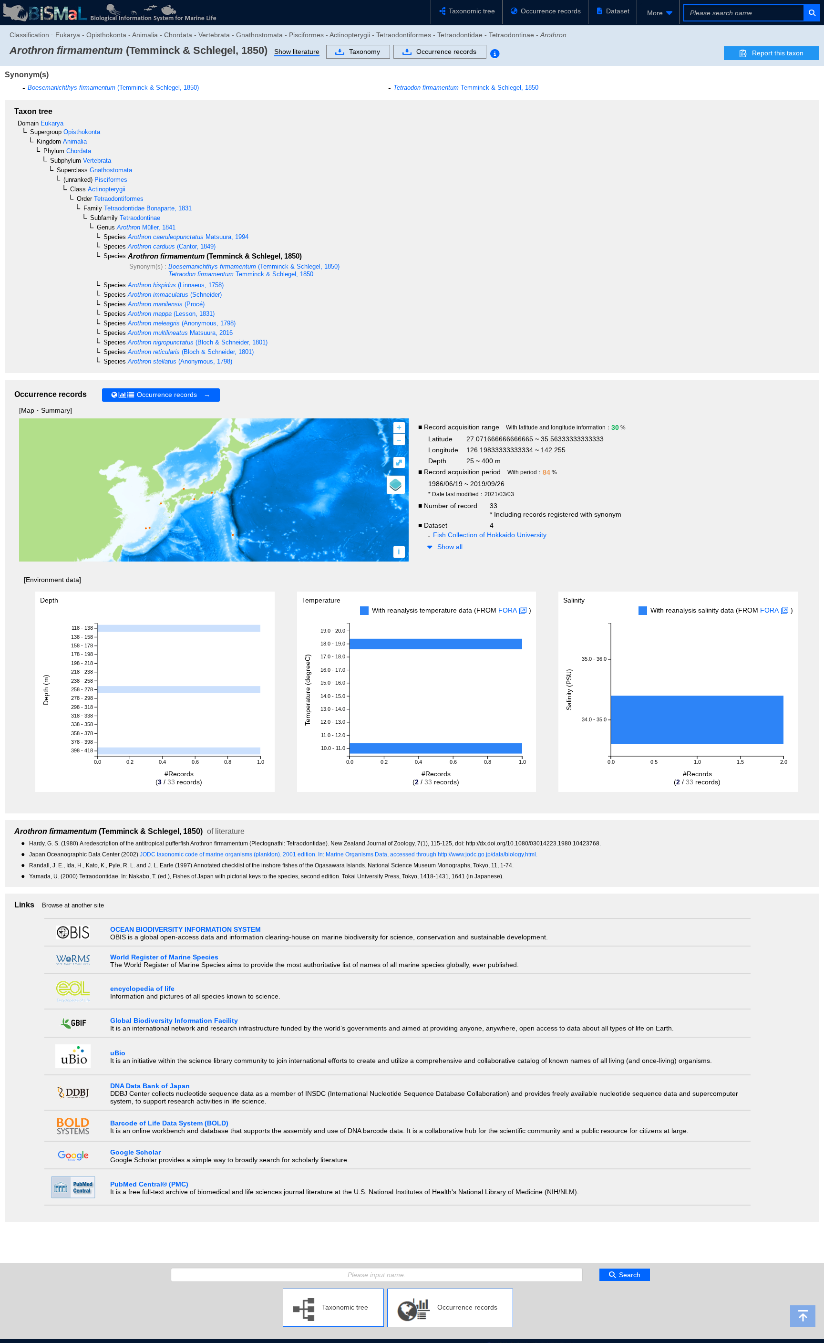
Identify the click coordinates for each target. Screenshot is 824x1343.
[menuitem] (658, 12)
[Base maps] (396, 485)
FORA (507, 610)
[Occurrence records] (450, 1292)
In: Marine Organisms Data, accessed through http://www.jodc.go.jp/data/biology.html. (427, 854)
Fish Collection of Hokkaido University (489, 535)
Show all (450, 547)
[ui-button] (811, 13)
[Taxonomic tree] (333, 1292)
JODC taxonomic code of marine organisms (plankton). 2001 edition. (229, 854)
